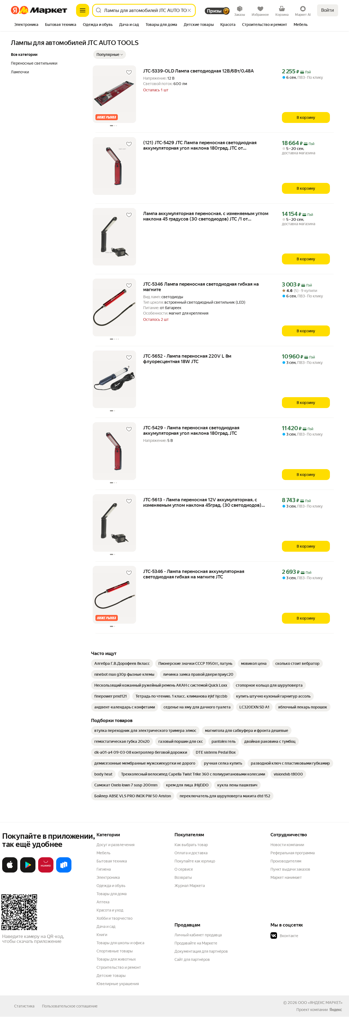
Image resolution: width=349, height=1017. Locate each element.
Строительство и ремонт (119, 967)
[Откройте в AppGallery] (45, 871)
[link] (122, 663)
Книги (102, 934)
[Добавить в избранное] (129, 72)
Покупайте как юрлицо (194, 861)
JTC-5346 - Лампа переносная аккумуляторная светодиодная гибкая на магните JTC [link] (193, 574)
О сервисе (183, 869)
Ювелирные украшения (118, 984)
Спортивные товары (115, 951)
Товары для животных (116, 959)
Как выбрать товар (191, 845)
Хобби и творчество (115, 918)
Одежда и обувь (111, 885)
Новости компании (287, 845)
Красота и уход (110, 910)
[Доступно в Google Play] (27, 871)
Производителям (285, 861)
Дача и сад (106, 926)
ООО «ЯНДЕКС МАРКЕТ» (320, 1002)
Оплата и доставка (190, 853)
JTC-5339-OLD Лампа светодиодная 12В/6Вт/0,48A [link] (198, 71)
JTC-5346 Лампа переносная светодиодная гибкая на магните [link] (201, 286)
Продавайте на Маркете (195, 943)
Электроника (108, 877)
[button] (109, 54)
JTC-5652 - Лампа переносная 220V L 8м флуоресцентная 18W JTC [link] (187, 358)
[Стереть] (189, 10)
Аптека (103, 902)
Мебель (103, 853)
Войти (327, 10)
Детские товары (111, 975)
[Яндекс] (335, 1009)
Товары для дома (112, 894)
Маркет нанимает (286, 877)
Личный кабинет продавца (198, 935)
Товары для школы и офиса (120, 943)
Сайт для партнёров (192, 959)
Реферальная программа (292, 853)
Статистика (24, 1006)
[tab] (26, 25)
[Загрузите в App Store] (9, 871)
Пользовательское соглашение (70, 1006)
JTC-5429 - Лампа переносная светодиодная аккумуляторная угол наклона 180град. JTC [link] (191, 430)
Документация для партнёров (201, 951)
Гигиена (104, 869)
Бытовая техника (112, 861)
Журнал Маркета (189, 885)
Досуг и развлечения (115, 845)
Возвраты (183, 877)
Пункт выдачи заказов (290, 869)
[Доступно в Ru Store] (63, 871)
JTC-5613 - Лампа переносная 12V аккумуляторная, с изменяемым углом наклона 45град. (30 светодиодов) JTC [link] (202, 502)
